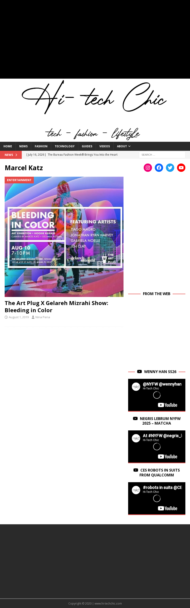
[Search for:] (162, 154)
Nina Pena (42, 317)
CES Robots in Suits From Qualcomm (159, 473)
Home (7, 146)
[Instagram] (148, 168)
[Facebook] (159, 168)
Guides (87, 146)
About (122, 146)
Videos (104, 146)
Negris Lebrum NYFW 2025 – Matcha (160, 421)
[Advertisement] (95, 41)
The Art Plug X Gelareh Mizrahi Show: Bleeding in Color (56, 306)
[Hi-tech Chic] (95, 139)
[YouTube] (181, 168)
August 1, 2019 (19, 317)
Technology (65, 146)
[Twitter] (170, 168)
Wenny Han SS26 (160, 371)
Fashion (41, 146)
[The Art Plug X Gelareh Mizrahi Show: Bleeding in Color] (64, 237)
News (23, 146)
